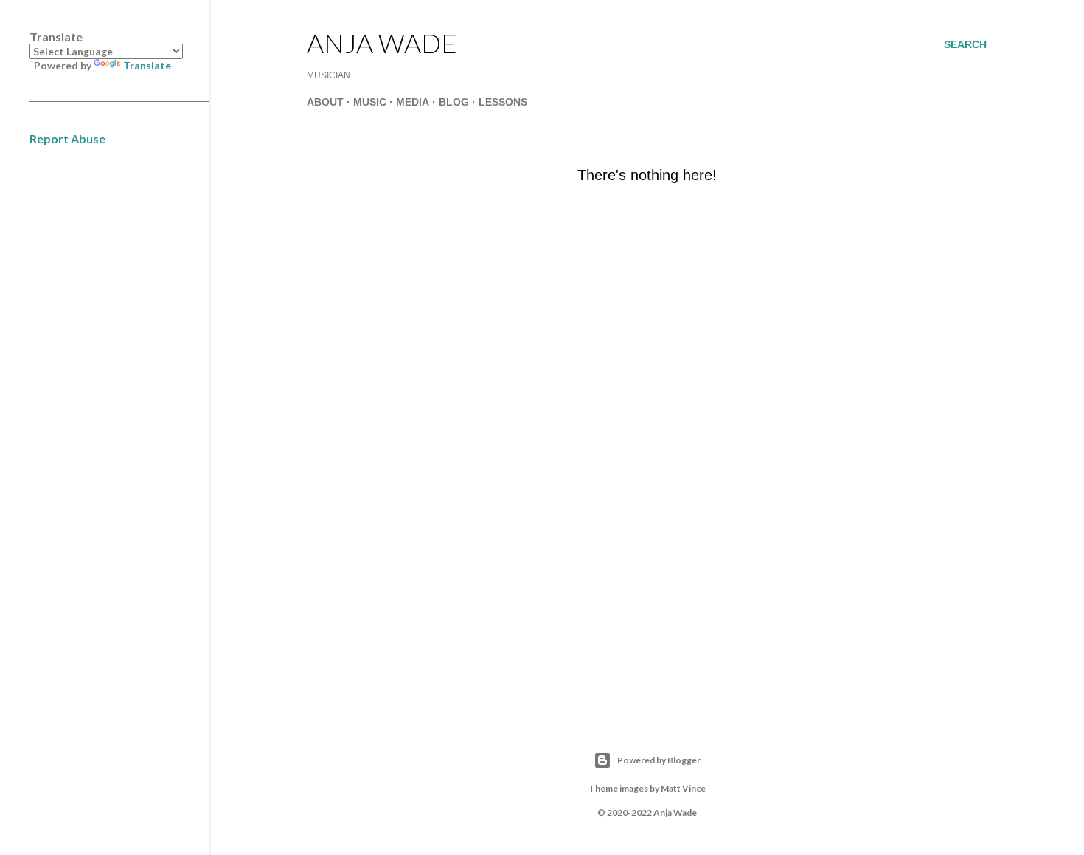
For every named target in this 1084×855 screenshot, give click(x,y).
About (325, 102)
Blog (454, 102)
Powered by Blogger (659, 760)
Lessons (503, 102)
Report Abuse (67, 138)
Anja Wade (382, 43)
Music (369, 102)
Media (412, 102)
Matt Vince (683, 788)
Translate (147, 65)
